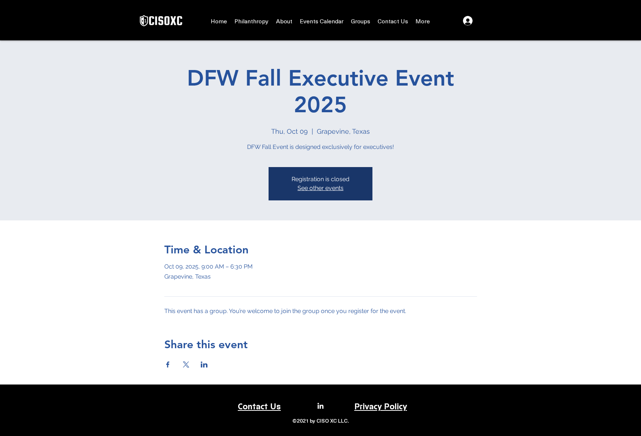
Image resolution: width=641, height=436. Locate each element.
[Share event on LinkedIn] (204, 364)
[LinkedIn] (320, 406)
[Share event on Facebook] (167, 364)
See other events (320, 188)
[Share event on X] (186, 364)
